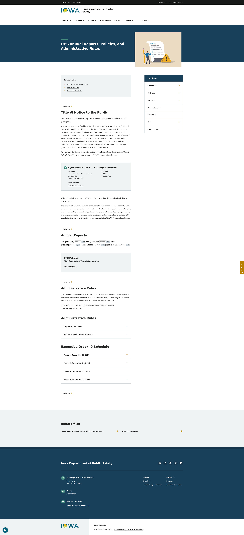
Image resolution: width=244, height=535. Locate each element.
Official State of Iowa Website (71, 2)
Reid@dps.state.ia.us (75, 185)
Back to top (66, 106)
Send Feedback (100, 525)
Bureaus (169, 481)
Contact (146, 477)
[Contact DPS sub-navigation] (148, 20)
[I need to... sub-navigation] (70, 20)
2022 (92, 245)
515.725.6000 (71, 494)
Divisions (146, 481)
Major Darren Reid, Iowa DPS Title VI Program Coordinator (92, 168)
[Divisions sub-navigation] (83, 20)
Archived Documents (174, 485)
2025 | (73, 241)
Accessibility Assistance (152, 485)
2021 (117, 245)
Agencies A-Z (163, 2)
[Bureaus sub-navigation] (95, 20)
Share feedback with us (76, 506)
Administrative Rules (74, 91)
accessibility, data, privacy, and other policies (128, 529)
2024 (97, 241)
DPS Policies (69, 267)
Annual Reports (73, 88)
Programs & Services (176, 2)
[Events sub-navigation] (132, 20)
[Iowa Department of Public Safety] (70, 10)
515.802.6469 (106, 176)
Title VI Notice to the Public (77, 84)
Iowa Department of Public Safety (98, 10)
